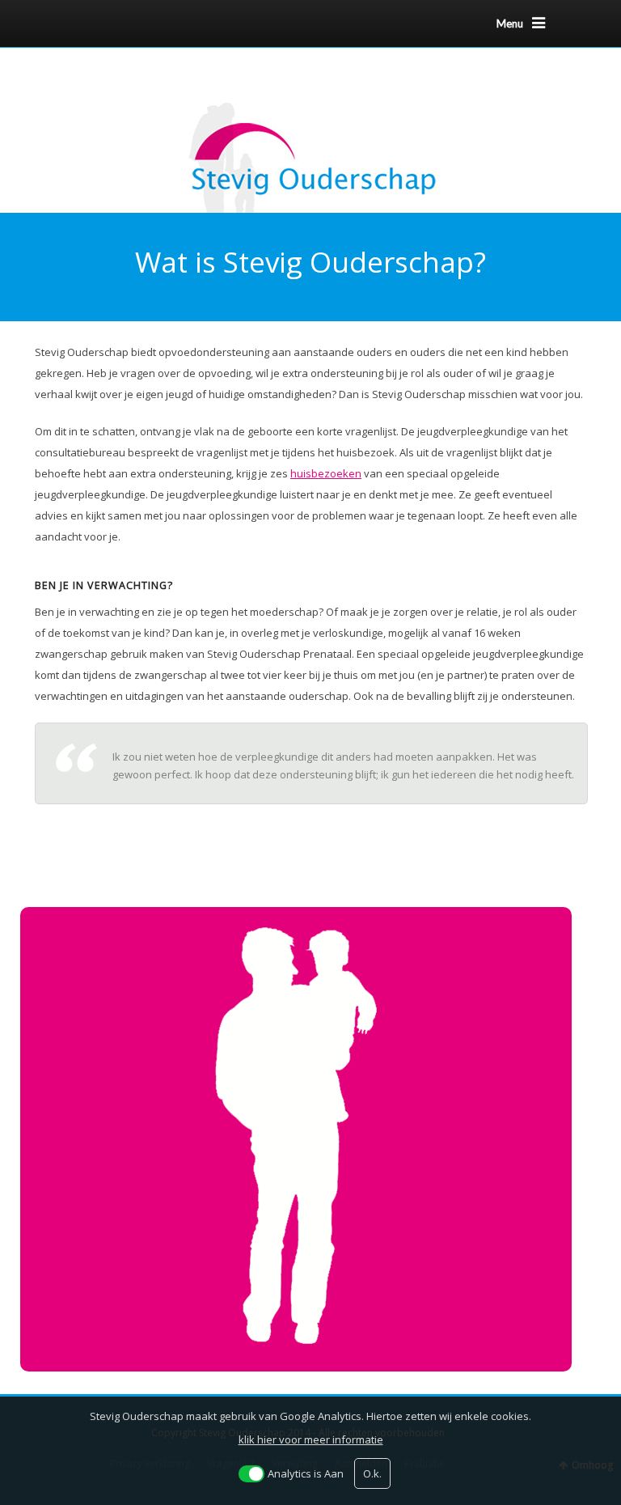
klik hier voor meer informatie (311, 1439)
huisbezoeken (325, 473)
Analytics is (306, 1473)
